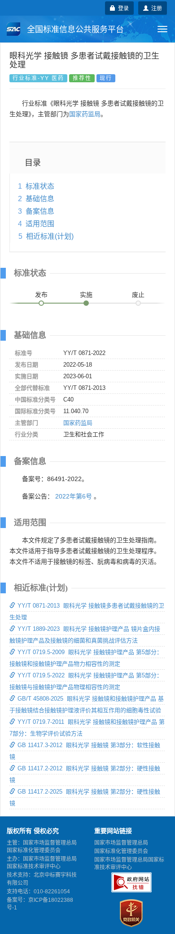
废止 (138, 294)
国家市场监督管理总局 (121, 843)
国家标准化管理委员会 (121, 851)
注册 (155, 8)
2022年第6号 (73, 496)
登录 (122, 8)
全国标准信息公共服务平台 (74, 29)
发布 (41, 294)
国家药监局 (85, 114)
